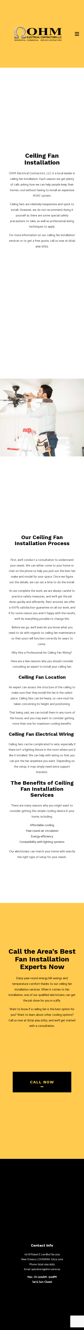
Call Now (42, 1082)
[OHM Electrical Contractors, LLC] (37, 33)
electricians (22, 851)
